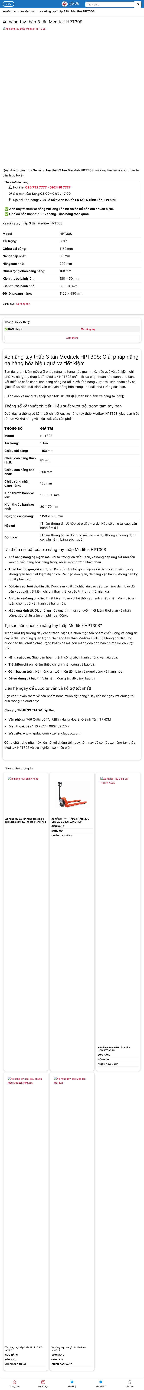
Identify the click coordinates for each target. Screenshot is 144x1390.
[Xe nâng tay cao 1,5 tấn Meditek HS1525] (72, 1209)
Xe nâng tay (28, 11)
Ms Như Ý (101, 1386)
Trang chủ (14, 1386)
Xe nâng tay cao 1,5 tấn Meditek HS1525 (68, 1349)
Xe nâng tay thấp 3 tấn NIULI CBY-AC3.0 (23, 1349)
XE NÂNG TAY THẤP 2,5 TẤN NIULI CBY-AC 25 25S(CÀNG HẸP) (70, 820)
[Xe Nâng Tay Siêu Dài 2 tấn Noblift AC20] (118, 909)
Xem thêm (72, 337)
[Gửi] (137, 4)
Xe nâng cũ (9, 11)
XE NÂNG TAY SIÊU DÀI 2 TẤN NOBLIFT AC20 (114, 1049)
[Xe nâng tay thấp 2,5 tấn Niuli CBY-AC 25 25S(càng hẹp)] (72, 795)
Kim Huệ (72, 1386)
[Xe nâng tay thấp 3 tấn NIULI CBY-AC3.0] (26, 1209)
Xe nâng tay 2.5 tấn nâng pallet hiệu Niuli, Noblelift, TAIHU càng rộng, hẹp (25, 820)
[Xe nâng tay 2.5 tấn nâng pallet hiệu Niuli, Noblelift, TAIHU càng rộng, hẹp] (26, 795)
